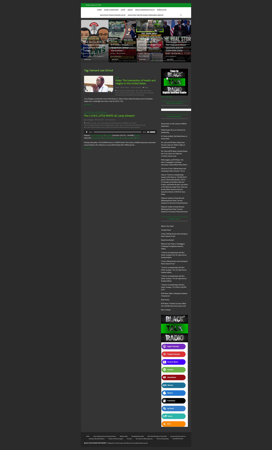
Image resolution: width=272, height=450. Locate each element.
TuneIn (128, 138)
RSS (133, 138)
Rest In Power (166, 310)
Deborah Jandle (166, 198)
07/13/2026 (121, 53)
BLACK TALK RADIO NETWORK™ (95, 443)
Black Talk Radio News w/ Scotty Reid (157, 436)
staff (114, 53)
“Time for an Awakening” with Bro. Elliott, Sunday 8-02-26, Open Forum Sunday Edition (173, 255)
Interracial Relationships (108, 125)
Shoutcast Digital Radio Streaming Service (145, 15)
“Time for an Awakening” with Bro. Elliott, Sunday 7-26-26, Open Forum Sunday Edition (173, 269)
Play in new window (97, 135)
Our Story (129, 438)
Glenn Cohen (139, 90)
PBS (88, 127)
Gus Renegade (89, 120)
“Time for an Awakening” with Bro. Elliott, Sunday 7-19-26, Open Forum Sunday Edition (173, 278)
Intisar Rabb (129, 95)
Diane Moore (121, 90)
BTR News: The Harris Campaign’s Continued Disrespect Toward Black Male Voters (174, 162)
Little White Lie (136, 125)
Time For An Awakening (163, 438)
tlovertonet (165, 124)
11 (167, 60)
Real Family (165, 300)
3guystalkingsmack (90, 53)
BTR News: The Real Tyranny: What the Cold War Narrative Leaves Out (149, 46)
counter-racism (96, 123)
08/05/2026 (87, 56)
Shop (123, 10)
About (130, 10)
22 (184, 60)
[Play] (87, 132)
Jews (121, 125)
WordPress (127, 443)
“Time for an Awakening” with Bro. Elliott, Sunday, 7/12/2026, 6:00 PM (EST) (173, 287)
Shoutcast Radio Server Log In (112, 15)
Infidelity (91, 125)
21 (183, 60)
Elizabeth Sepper (130, 90)
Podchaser (116, 138)
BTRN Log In (161, 10)
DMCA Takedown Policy (145, 10)
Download (108, 135)
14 (172, 60)
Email (123, 138)
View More (87, 59)
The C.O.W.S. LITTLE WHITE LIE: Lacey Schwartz (109, 115)
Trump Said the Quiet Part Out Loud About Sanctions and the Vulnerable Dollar (176, 46)
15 (173, 60)
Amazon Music (97, 138)
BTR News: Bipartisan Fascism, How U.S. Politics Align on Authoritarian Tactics (173, 144)
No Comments (99, 56)
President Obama (95, 127)
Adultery (88, 123)
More (138, 138)
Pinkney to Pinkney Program (115, 438)
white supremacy (135, 127)
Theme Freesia (119, 443)
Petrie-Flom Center (138, 95)
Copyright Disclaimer (177, 438)
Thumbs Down (166, 230)
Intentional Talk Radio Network (97, 438)
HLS (149, 93)
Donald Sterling (114, 123)
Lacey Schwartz (127, 125)
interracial (97, 125)
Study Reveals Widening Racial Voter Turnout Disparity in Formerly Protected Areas (174, 200)
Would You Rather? (167, 240)
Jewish (117, 125)
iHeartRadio (107, 138)
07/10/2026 (149, 53)
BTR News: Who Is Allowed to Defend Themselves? (120, 47)
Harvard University (141, 93)
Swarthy (108, 127)
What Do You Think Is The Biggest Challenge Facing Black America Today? (94, 46)
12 (168, 60)
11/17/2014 (100, 120)
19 (180, 60)
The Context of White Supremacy (96, 112)
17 (176, 60)
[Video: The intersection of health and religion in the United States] (98, 84)
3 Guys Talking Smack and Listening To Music (91, 37)
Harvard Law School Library (128, 93)
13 (170, 60)
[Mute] (148, 132)
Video (146, 87)
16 (175, 60)
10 (165, 60)
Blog (97, 38)
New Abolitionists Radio (138, 436)
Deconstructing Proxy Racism (178, 436)
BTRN (120, 41)
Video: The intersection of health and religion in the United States (135, 82)
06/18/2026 (176, 53)
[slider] (153, 132)
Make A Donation (111, 10)
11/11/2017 (125, 87)
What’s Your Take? (167, 226)
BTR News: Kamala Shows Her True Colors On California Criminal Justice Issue (174, 153)
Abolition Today (124, 436)
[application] (120, 132)
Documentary (105, 123)
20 (181, 60)
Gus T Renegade (123, 123)
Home (99, 10)
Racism (103, 127)
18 (178, 60)
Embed (137, 135)
